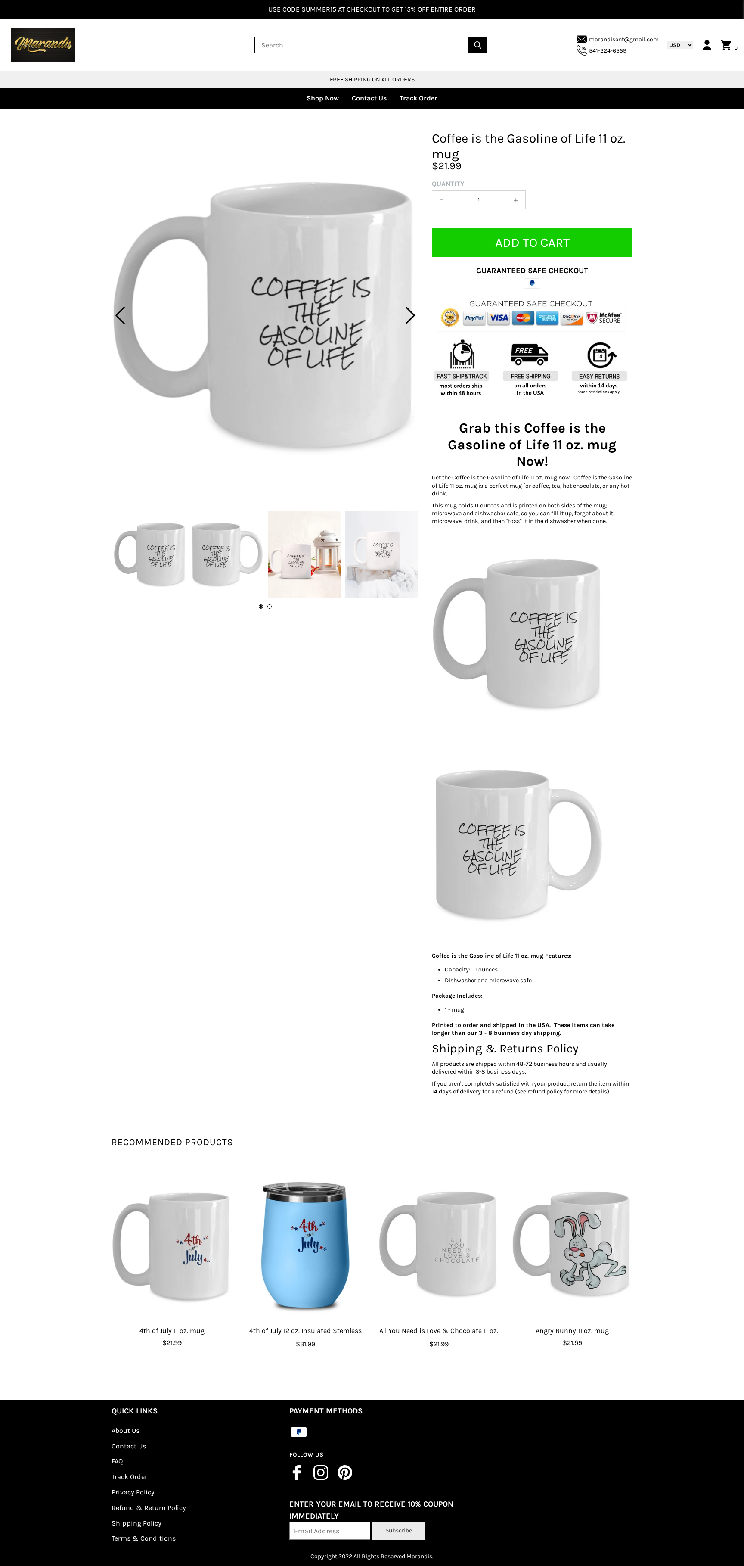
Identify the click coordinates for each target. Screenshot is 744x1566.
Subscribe (398, 1530)
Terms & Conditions (144, 1538)
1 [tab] (261, 606)
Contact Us (369, 98)
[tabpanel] (265, 315)
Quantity (448, 184)
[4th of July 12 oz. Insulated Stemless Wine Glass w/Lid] (305, 1243)
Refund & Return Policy (149, 1508)
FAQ (117, 1461)
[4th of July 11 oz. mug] (172, 1243)
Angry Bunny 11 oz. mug (572, 1330)
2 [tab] (269, 606)
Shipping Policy (136, 1523)
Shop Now (323, 98)
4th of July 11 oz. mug (172, 1330)
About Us (126, 1430)
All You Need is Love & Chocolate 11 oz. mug (438, 1336)
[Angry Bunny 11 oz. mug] (572, 1243)
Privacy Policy (133, 1492)
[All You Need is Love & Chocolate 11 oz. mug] (438, 1243)
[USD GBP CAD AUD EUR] (676, 45)
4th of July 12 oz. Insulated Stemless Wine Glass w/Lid (305, 1336)
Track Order (418, 98)
